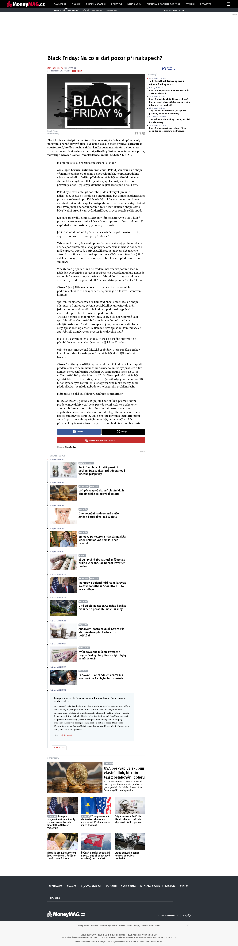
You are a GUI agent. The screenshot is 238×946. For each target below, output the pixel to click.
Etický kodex (83, 926)
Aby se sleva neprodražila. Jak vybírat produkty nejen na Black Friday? (167, 112)
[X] (140, 133)
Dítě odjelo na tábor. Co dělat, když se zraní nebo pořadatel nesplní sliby (102, 607)
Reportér (205, 4)
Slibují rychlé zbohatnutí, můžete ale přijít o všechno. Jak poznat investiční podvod (102, 563)
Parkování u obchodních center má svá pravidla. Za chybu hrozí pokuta (101, 676)
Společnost (111, 10)
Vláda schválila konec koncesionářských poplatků (127, 855)
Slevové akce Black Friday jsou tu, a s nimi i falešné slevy (169, 121)
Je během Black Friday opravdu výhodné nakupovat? (166, 83)
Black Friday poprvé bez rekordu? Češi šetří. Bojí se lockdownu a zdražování (167, 129)
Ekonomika (60, 4)
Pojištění (116, 4)
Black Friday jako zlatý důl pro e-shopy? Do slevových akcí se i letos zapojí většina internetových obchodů (169, 102)
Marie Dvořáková (55, 68)
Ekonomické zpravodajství (66, 10)
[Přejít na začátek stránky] (188, 925)
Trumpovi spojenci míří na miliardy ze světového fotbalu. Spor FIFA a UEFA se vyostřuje (102, 586)
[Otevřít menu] (228, 4)
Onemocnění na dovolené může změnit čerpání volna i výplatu (99, 515)
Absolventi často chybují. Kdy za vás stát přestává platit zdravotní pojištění (101, 632)
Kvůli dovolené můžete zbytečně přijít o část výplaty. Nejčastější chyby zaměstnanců (102, 655)
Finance (76, 4)
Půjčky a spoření (96, 4)
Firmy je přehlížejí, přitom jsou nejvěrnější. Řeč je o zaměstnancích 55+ (61, 855)
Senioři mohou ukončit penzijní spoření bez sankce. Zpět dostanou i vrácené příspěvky (102, 471)
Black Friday (70, 447)
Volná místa (154, 926)
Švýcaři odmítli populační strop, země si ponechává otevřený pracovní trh (95, 855)
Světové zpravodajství (92, 10)
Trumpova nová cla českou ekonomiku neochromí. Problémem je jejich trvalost (95, 821)
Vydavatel (112, 926)
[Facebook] (136, 133)
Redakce (94, 926)
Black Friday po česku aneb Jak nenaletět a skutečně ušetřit (169, 92)
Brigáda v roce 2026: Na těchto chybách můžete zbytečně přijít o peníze (128, 819)
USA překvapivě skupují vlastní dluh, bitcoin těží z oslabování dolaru (101, 492)
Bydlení (190, 4)
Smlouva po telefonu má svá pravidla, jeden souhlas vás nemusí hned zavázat (102, 540)
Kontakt (103, 926)
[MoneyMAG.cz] (26, 4)
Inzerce (122, 926)
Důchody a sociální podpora (163, 4)
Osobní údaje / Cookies (137, 926)
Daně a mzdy (134, 4)
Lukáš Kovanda (66, 735)
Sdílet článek (169, 68)
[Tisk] (143, 133)
